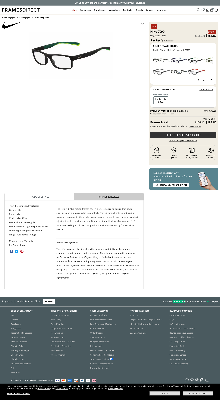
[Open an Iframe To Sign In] (207, 9)
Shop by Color (17, 346)
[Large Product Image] (71, 55)
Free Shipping (57, 332)
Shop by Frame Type (20, 350)
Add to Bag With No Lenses (183, 140)
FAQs (171, 319)
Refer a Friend (57, 350)
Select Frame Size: (164, 89)
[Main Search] (198, 9)
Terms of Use (62, 389)
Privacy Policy (44, 389)
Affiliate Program (58, 354)
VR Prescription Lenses (21, 363)
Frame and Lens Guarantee (102, 350)
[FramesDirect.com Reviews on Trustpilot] (173, 301)
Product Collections (19, 341)
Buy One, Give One (138, 332)
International (96, 346)
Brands (139, 10)
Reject (165, 393)
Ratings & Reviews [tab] (108, 196)
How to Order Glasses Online (182, 328)
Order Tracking (96, 332)
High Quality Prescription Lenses (144, 324)
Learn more (195, 126)
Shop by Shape (17, 354)
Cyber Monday (57, 324)
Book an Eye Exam (177, 359)
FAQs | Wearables (177, 324)
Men (13, 315)
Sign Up (49, 301)
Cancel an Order (97, 328)
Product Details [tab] (39, 196)
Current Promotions (60, 315)
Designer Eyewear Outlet (61, 328)
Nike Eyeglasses (27, 17)
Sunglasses (100, 10)
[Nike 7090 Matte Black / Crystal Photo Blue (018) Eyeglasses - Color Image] (179, 71)
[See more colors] (210, 80)
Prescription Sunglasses (21, 332)
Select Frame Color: (165, 45)
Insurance (162, 10)
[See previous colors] (199, 80)
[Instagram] (202, 380)
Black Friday (56, 319)
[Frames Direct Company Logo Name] (21, 9)
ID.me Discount (57, 337)
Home (4, 17)
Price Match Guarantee (61, 346)
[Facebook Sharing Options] (11, 251)
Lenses (149, 10)
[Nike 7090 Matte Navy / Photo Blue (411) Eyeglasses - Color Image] (179, 60)
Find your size (206, 89)
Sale (74, 10)
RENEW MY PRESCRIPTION (173, 185)
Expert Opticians (137, 328)
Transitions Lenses (177, 354)
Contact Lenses (18, 337)
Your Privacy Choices (99, 359)
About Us (134, 315)
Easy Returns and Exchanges (103, 324)
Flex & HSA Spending (178, 363)
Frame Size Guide (177, 346)
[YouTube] (207, 380)
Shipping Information (99, 341)
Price (209, 119)
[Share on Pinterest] (21, 251)
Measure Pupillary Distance (181, 337)
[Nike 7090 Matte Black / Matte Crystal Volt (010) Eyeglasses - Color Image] (196, 60)
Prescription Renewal (99, 367)
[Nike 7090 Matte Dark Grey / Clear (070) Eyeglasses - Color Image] (161, 71)
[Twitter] (192, 380)
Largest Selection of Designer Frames (146, 319)
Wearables (114, 10)
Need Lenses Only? (177, 350)
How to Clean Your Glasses (181, 332)
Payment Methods (98, 315)
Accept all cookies (198, 393)
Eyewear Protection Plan (164, 110)
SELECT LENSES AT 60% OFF (183, 135)
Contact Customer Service (101, 363)
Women (14, 319)
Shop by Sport (17, 359)
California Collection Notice (102, 354)
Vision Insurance (97, 337)
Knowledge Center (177, 315)
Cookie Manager (115, 389)
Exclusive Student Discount (63, 341)
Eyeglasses (85, 10)
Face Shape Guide (177, 341)
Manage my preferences (18, 394)
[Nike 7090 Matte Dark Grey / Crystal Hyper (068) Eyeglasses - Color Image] (196, 71)
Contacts (127, 10)
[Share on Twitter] (16, 251)
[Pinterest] (197, 380)
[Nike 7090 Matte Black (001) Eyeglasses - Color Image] (161, 60)
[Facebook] (187, 380)
